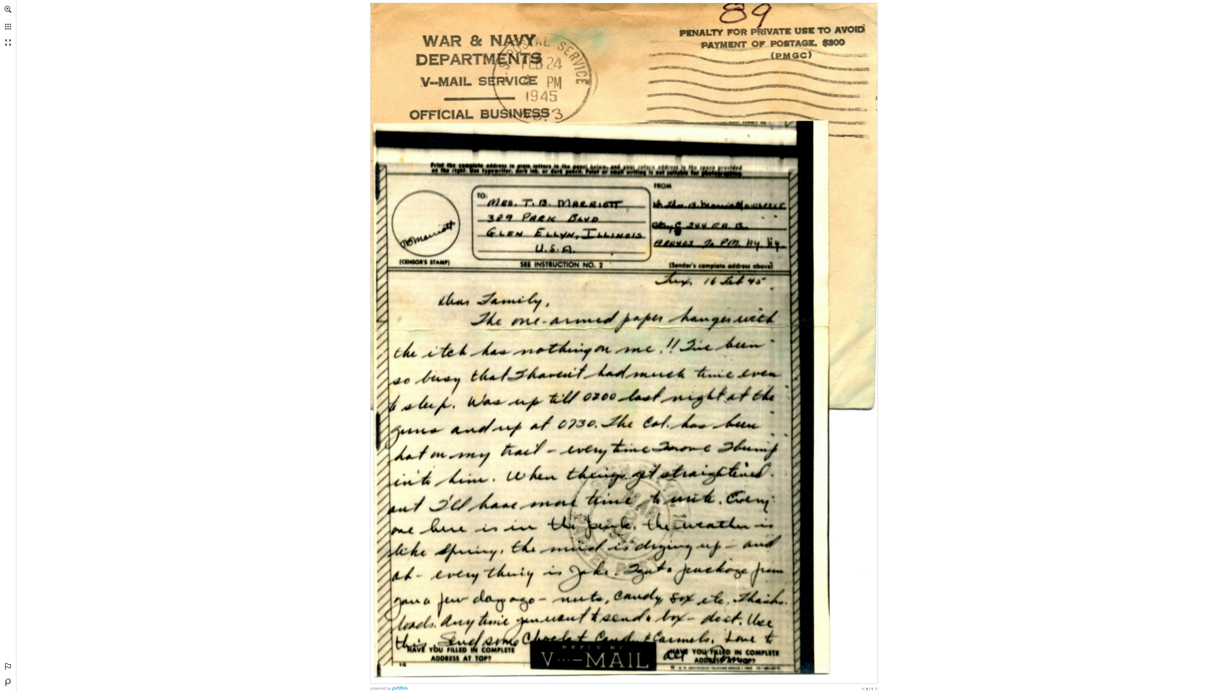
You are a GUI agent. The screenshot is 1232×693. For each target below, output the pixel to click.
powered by (381, 688)
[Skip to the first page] (863, 688)
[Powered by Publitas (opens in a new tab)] (8, 682)
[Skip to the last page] (876, 688)
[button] (8, 9)
